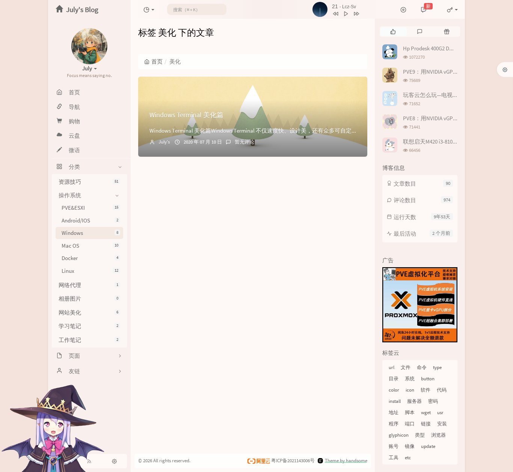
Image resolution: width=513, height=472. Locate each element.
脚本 (410, 412)
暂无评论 (244, 142)
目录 (393, 378)
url (391, 367)
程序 (393, 424)
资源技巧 (88, 181)
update (428, 446)
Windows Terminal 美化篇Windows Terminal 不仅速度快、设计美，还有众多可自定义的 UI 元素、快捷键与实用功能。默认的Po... (307, 130)
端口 (410, 424)
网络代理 (88, 285)
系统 (410, 378)
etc (408, 457)
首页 (157, 61)
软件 (425, 390)
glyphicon (399, 435)
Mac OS (90, 245)
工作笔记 (88, 339)
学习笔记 (88, 326)
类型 (420, 435)
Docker (90, 258)
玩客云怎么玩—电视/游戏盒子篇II (444, 94)
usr (440, 412)
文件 (405, 367)
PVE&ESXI (90, 208)
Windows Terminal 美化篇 (186, 114)
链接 (426, 424)
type (437, 367)
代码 (442, 390)
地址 (393, 412)
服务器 (414, 401)
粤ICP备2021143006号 (293, 460)
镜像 (410, 446)
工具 (393, 457)
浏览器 (438, 435)
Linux (90, 270)
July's (164, 142)
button (428, 378)
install (395, 401)
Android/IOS (90, 220)
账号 (393, 446)
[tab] (393, 31)
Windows (90, 233)
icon (410, 390)
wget (426, 412)
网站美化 (88, 312)
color (394, 390)
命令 (422, 367)
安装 (442, 424)
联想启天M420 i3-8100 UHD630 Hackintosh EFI (457, 141)
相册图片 (88, 299)
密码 (433, 401)
